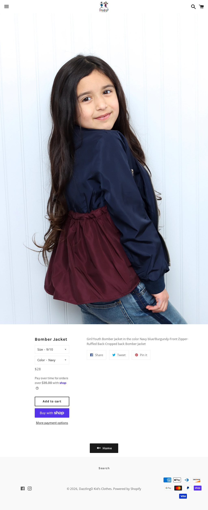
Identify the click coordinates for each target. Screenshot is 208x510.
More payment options (52, 423)
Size (40, 349)
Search (104, 468)
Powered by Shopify (127, 489)
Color (41, 360)
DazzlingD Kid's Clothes (95, 489)
